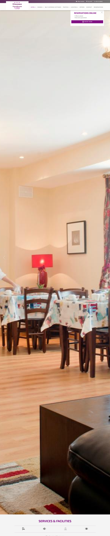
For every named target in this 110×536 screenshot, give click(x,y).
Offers (81, 7)
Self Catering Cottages (53, 7)
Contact (89, 7)
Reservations (98, 7)
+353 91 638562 (99, 1)
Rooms (40, 7)
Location (74, 7)
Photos (65, 7)
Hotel (33, 7)
